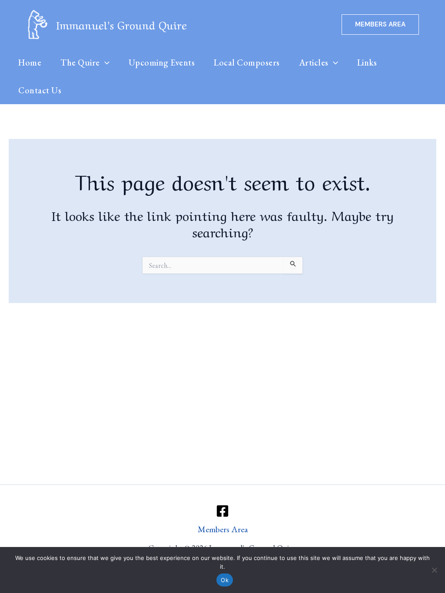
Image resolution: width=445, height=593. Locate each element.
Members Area (223, 529)
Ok (225, 580)
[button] (380, 24)
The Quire (80, 62)
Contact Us (39, 90)
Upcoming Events (162, 62)
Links (367, 62)
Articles (314, 62)
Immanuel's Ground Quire (121, 24)
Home (29, 62)
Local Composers (247, 62)
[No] (434, 570)
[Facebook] (222, 510)
